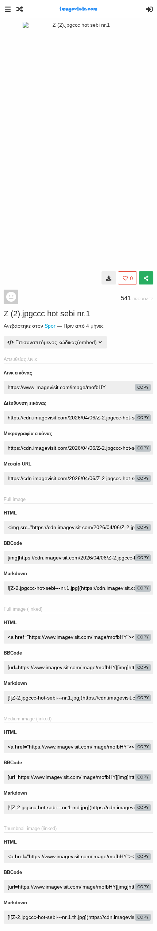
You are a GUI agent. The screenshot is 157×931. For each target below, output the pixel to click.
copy (143, 387)
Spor (50, 326)
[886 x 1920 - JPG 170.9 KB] (109, 277)
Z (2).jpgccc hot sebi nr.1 (47, 313)
